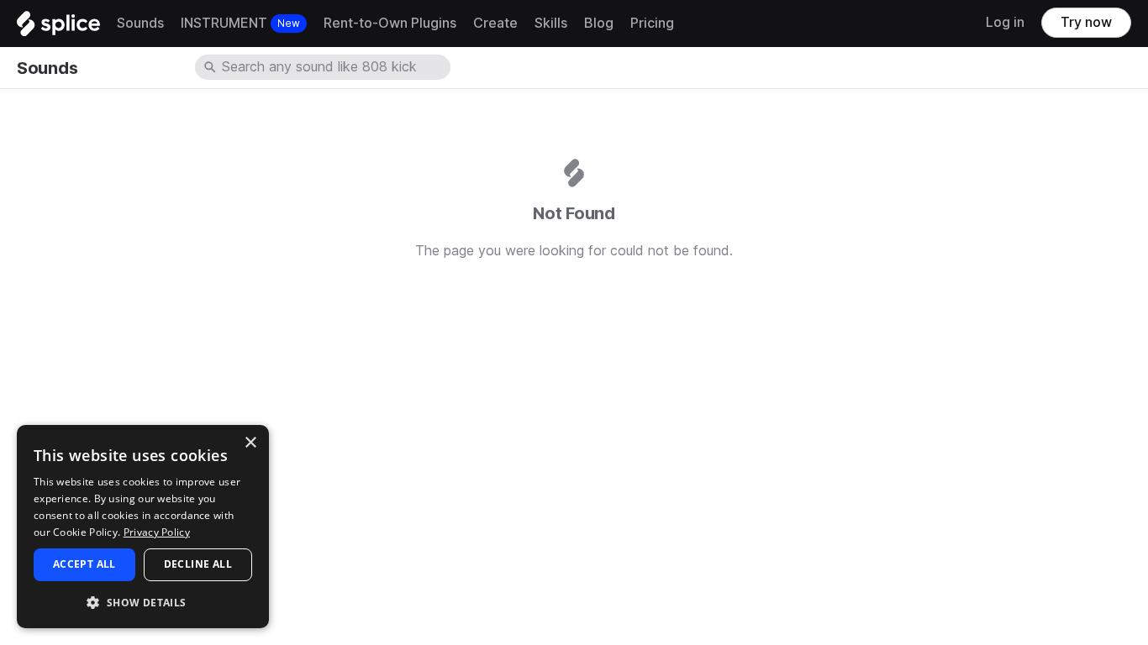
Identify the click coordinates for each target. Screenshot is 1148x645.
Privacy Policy (157, 532)
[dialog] (143, 526)
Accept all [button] (84, 564)
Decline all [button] (198, 564)
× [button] (250, 443)
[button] (143, 601)
